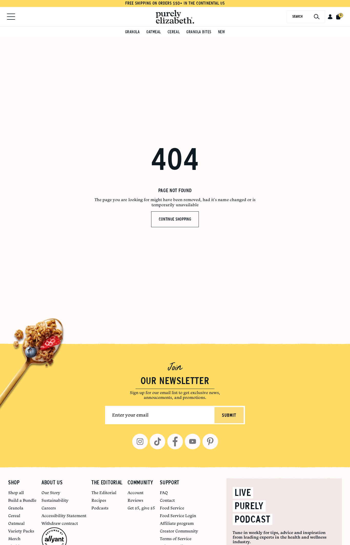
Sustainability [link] (55, 500)
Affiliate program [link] (177, 523)
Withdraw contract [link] (60, 523)
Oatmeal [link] (16, 523)
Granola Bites (198, 32)
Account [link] (135, 492)
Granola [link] (15, 507)
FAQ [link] (164, 492)
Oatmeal (153, 32)
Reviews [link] (135, 500)
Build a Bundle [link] (22, 500)
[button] (330, 16)
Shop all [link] (16, 492)
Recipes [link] (98, 500)
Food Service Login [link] (178, 515)
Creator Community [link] (179, 530)
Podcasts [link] (99, 507)
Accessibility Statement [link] (64, 515)
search (297, 16)
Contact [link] (167, 500)
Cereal (174, 32)
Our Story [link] (51, 492)
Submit (229, 415)
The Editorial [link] (103, 492)
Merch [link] (14, 538)
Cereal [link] (14, 515)
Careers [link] (49, 507)
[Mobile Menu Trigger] (11, 17)
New (221, 32)
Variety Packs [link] (21, 530)
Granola (132, 32)
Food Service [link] (172, 507)
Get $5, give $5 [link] (141, 507)
